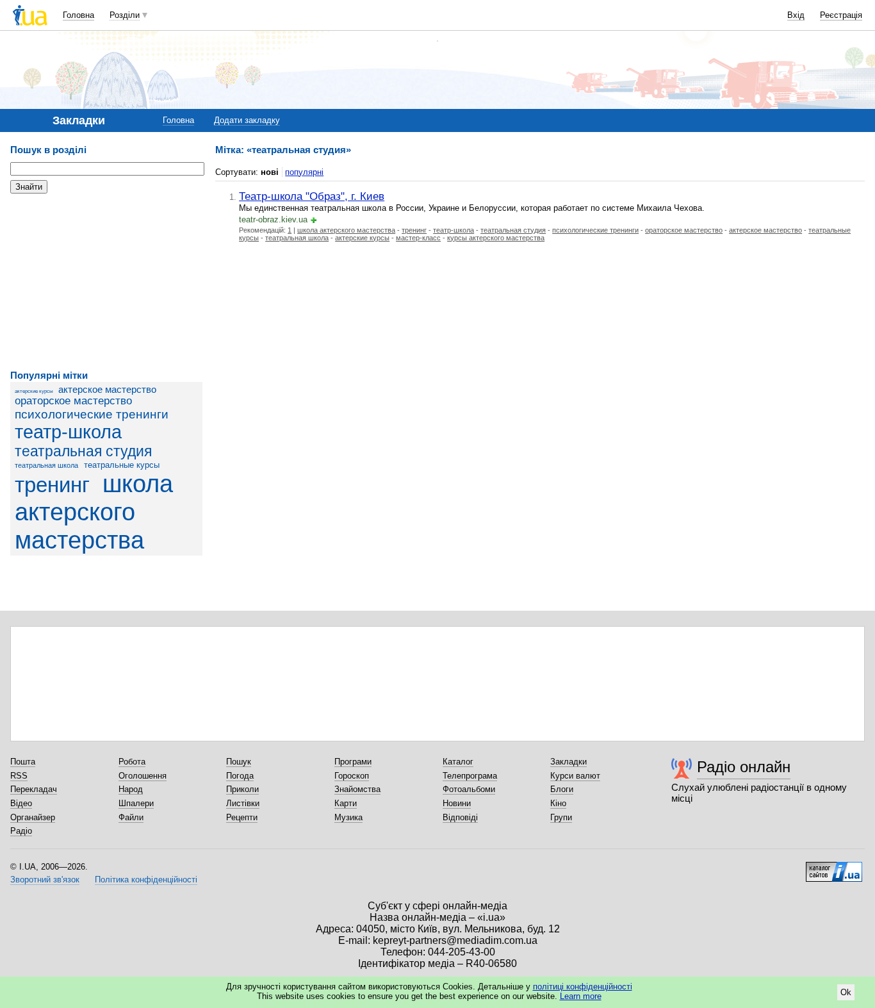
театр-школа (68, 432)
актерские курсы (34, 391)
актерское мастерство (107, 389)
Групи (561, 817)
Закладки (568, 761)
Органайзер (32, 817)
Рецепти (242, 817)
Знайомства (357, 789)
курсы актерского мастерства (495, 238)
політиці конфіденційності (582, 986)
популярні (304, 172)
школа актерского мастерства (94, 512)
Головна (78, 15)
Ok (845, 992)
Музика (348, 817)
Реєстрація (841, 15)
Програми (353, 761)
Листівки (242, 803)
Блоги (561, 789)
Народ (131, 789)
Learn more (580, 996)
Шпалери (136, 803)
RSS (19, 776)
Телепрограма (470, 776)
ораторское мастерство (73, 401)
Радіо (21, 831)
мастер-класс (418, 238)
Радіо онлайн (743, 766)
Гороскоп (351, 776)
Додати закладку (247, 120)
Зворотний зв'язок (44, 879)
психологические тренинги (91, 414)
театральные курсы (121, 465)
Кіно (558, 803)
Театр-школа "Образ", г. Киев (311, 196)
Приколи (242, 789)
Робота (132, 761)
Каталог (458, 761)
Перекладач (33, 789)
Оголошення (143, 776)
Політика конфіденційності (146, 879)
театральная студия (83, 451)
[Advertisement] (106, 282)
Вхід (796, 15)
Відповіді (460, 817)
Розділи (125, 15)
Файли (131, 817)
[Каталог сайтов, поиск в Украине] (834, 867)
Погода (240, 776)
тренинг (52, 485)
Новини (457, 803)
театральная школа (46, 465)
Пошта (22, 761)
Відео (21, 803)
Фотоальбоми (469, 789)
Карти (345, 803)
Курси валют (575, 776)
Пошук (238, 761)
